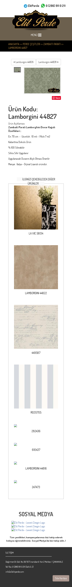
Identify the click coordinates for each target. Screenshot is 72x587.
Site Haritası (61, 578)
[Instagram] (28, 526)
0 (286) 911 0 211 (56, 6)
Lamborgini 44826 (24, 62)
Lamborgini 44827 (17, 47)
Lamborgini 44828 (47, 62)
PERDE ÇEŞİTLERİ (31, 44)
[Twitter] (28, 530)
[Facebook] (28, 523)
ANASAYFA (13, 44)
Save (58, 97)
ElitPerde (33, 6)
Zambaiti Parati (52, 44)
